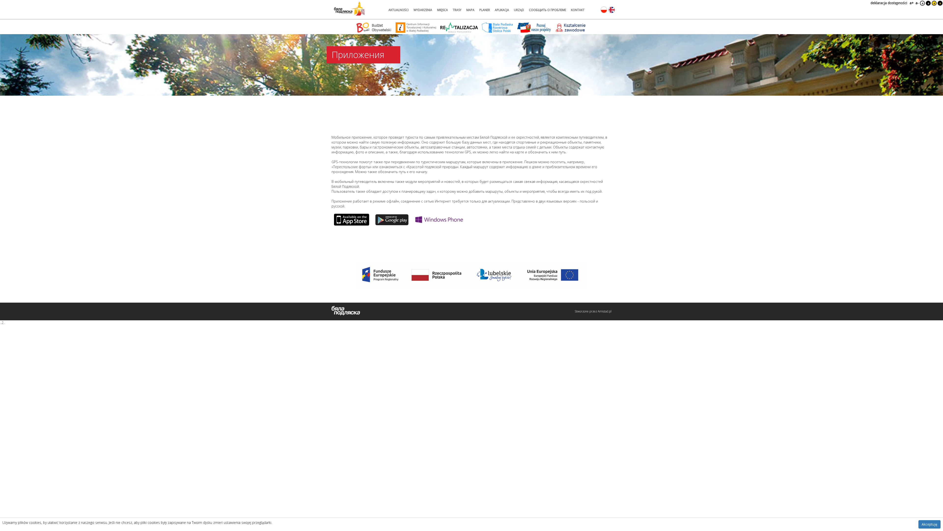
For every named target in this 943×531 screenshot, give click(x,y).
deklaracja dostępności (889, 2)
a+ (911, 2)
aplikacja (502, 10)
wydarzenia (423, 10)
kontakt (577, 10)
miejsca (442, 10)
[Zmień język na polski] (603, 10)
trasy (457, 10)
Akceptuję (929, 524)
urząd (519, 10)
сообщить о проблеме (547, 10)
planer (484, 10)
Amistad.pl (604, 311)
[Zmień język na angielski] (611, 10)
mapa (470, 10)
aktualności (398, 10)
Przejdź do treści (14, 3)
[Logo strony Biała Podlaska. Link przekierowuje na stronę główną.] (349, 8)
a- (917, 2)
